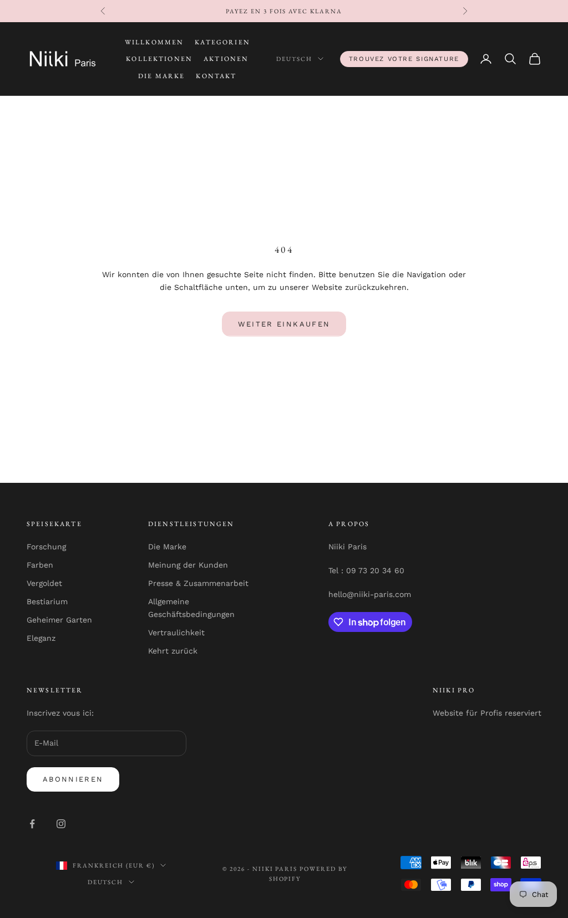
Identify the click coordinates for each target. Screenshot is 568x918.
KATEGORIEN (222, 42)
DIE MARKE (161, 76)
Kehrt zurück (172, 650)
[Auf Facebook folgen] (32, 823)
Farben (40, 564)
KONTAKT (216, 76)
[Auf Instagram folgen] (61, 823)
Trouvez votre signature (404, 59)
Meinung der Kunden (188, 564)
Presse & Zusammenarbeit (198, 583)
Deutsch (294, 59)
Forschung (46, 546)
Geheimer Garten (59, 619)
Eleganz (41, 638)
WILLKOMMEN (154, 42)
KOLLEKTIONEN (159, 58)
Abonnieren (73, 779)
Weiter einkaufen (284, 324)
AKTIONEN (226, 58)
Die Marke (167, 546)
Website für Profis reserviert (487, 712)
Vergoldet (44, 583)
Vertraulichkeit (176, 632)
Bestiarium (47, 601)
